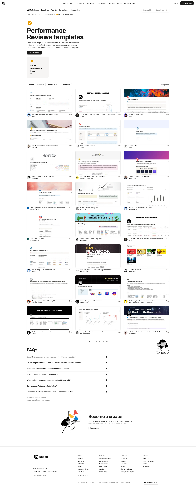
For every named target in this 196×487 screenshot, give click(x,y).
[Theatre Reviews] (146, 256)
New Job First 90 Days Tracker (43, 176)
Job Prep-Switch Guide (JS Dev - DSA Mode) (145, 332)
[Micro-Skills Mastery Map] (98, 194)
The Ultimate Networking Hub (91, 239)
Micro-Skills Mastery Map (89, 208)
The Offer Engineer (37, 239)
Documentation (48, 14)
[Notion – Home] (4, 3)
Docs (38, 14)
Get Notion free (34, 53)
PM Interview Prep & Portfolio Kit (141, 176)
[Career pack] (146, 132)
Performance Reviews (65, 14)
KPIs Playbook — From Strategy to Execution (96, 270)
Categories (30, 14)
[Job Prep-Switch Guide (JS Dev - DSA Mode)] (146, 318)
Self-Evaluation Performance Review (45, 145)
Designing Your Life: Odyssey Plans (44, 301)
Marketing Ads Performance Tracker (142, 301)
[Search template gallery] (166, 10)
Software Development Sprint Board (45, 114)
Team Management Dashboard (91, 301)
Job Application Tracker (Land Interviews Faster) (47, 208)
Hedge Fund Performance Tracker (141, 208)
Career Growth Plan (136, 114)
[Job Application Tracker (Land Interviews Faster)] (49, 194)
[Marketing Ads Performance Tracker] (146, 287)
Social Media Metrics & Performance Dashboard (97, 114)
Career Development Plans (36, 68)
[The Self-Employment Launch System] (98, 163)
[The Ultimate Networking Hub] (98, 225)
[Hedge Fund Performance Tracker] (146, 194)
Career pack (133, 145)
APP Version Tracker (87, 145)
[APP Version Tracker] (98, 132)
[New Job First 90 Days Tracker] (49, 163)
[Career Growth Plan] (146, 101)
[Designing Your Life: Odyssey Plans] (49, 287)
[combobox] (155, 10)
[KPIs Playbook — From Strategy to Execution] (98, 256)
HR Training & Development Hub (43, 270)
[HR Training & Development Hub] (49, 256)
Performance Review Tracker (42, 332)
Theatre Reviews (135, 270)
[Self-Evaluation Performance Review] (49, 132)
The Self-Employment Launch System (93, 176)
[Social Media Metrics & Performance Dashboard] (98, 101)
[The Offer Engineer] (49, 225)
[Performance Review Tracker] (49, 318)
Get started (95, 428)
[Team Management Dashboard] (98, 287)
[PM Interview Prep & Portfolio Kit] (146, 163)
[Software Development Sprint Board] (49, 101)
